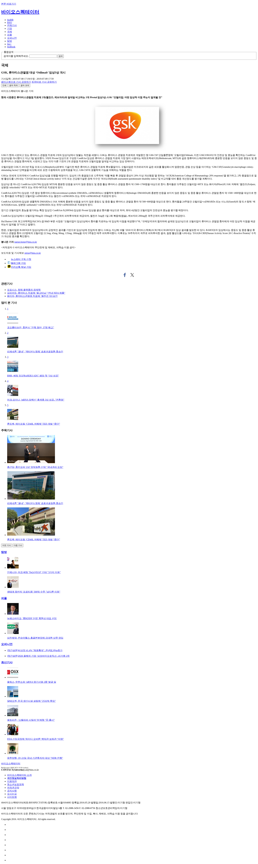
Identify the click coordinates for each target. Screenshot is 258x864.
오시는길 (12, 794)
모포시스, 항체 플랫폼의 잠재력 (24, 289)
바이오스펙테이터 (20, 12)
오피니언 (12, 38)
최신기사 (7, 662)
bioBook (11, 46)
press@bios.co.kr (32, 253)
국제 (9, 31)
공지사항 (12, 790)
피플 (9, 35)
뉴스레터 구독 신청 (21, 259)
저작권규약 (13, 787)
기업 (9, 28)
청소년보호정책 (15, 784)
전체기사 (12, 25)
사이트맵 (12, 797)
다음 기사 (18, 545)
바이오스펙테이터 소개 (19, 775)
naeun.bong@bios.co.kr (25, 242)
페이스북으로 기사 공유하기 (125, 275)
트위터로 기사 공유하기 (132, 275)
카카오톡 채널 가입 (21, 267)
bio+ (9, 44)
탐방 (9, 41)
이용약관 (12, 781)
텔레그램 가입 (18, 263)
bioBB (10, 20)
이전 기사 (6, 545)
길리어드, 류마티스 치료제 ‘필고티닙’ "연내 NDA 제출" (36, 293)
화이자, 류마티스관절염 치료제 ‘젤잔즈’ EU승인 (32, 296)
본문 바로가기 (8, 4)
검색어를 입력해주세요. (16, 56)
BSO (9, 22)
